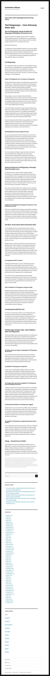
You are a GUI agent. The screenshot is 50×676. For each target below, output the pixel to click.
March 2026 (9, 522)
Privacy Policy (8, 668)
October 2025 (9, 530)
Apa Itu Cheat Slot (12, 459)
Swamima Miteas (12, 7)
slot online (7, 631)
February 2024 (9, 565)
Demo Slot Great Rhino (29, 460)
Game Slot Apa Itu (20, 464)
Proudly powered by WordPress (25, 672)
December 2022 (10, 589)
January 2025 (9, 546)
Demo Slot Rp (16, 463)
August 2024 (9, 554)
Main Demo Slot (11, 465)
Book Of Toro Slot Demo (21, 459)
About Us (7, 662)
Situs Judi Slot (13, 457)
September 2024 (10, 553)
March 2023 (9, 583)
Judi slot (7, 652)
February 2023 (9, 585)
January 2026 (9, 525)
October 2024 (9, 551)
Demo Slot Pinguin (26, 461)
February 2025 (9, 544)
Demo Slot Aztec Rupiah (20, 460)
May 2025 (8, 539)
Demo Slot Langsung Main (16, 461)
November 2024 (10, 549)
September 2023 (10, 573)
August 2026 (9, 515)
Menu (42, 8)
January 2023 (9, 587)
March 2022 (9, 599)
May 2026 (8, 518)
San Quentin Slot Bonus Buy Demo (31, 465)
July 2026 (8, 517)
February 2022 (9, 600)
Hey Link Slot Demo (29, 464)
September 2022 (10, 594)
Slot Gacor (7, 659)
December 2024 (10, 547)
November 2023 (10, 570)
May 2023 (8, 580)
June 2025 (8, 537)
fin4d (6, 614)
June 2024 (8, 558)
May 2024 (8, 559)
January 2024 (9, 566)
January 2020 (9, 602)
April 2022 (8, 597)
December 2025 (10, 527)
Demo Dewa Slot (11, 460)
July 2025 (8, 535)
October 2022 (9, 592)
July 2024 (8, 556)
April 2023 (8, 582)
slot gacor (7, 617)
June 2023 (8, 578)
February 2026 (9, 524)
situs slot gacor (8, 624)
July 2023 (8, 577)
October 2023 (9, 571)
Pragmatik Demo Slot (19, 465)
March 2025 (9, 542)
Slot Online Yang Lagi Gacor (21, 466)
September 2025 (10, 532)
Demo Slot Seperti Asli (23, 463)
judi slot (7, 635)
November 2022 (10, 590)
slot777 (6, 648)
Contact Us (7, 665)
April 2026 (8, 520)
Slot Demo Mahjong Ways (10, 466)
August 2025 (9, 534)
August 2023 (9, 575)
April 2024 (8, 561)
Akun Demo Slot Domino (23, 457)
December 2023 (10, 568)
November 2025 (10, 529)
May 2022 (8, 595)
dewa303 (7, 638)
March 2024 (9, 563)
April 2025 (8, 541)
